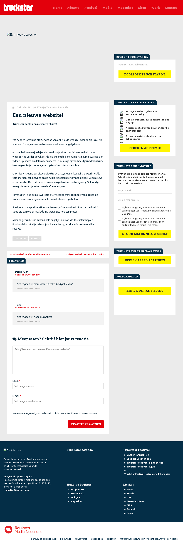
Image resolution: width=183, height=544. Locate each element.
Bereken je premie (145, 148)
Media (107, 8)
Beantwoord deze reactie (28, 289)
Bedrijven (76, 497)
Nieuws (73, 8)
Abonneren (97, 539)
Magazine (125, 8)
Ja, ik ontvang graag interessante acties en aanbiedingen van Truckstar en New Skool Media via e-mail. (146, 210)
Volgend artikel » (86, 254)
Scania (130, 493)
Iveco (130, 513)
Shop (142, 8)
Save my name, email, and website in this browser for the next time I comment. (55, 413)
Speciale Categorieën (139, 459)
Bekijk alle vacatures (145, 260)
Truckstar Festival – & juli (141, 467)
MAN (129, 505)
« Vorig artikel (30, 254)
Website (35, 239)
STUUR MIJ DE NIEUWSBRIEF (145, 234)
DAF (129, 497)
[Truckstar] (18, 7)
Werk (155, 8)
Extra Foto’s (77, 493)
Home (57, 8)
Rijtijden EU (77, 489)
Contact (171, 8)
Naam (16, 381)
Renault (131, 509)
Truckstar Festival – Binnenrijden (145, 463)
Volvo (130, 489)
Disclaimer (65, 539)
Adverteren (81, 539)
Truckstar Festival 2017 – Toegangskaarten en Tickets (149, 539)
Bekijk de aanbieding (145, 290)
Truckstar (20, 239)
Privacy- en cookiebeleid (44, 539)
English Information (138, 455)
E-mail (17, 396)
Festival (90, 8)
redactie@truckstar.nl (16, 490)
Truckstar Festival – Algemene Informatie (147, 474)
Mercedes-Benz (135, 501)
